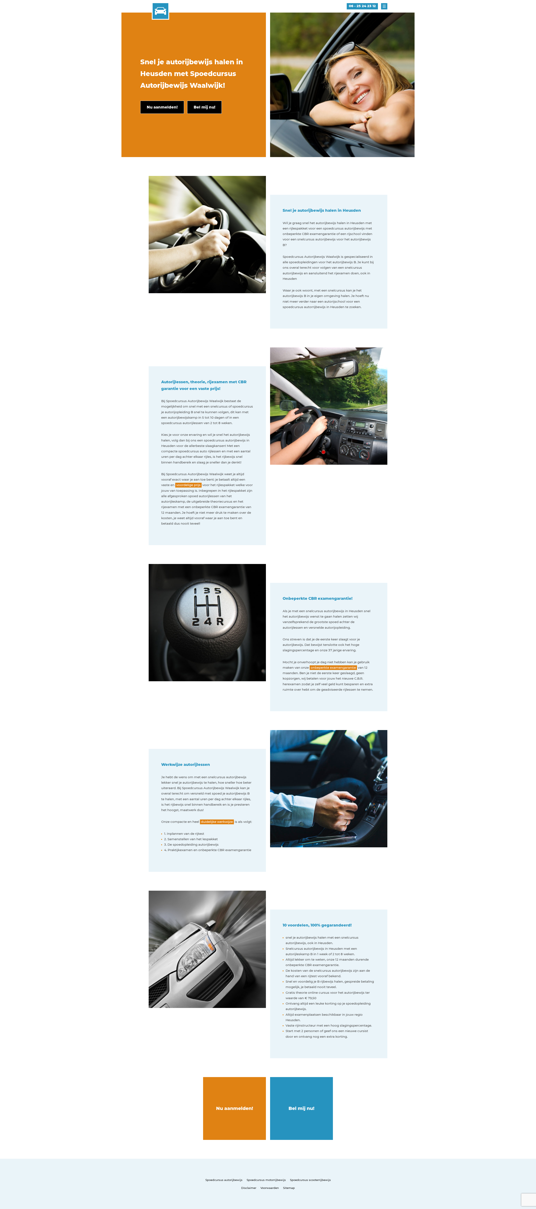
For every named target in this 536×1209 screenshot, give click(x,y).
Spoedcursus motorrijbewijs (266, 1180)
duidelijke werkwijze (217, 822)
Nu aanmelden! (234, 1108)
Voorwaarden (269, 1188)
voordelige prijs (188, 485)
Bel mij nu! (301, 1108)
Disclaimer (248, 1188)
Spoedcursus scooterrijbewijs (310, 1180)
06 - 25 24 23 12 (362, 6)
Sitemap (289, 1188)
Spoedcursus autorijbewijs (223, 1180)
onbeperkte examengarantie (333, 668)
